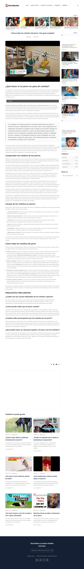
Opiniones (28, 36)
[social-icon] (36, 560)
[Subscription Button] (52, 550)
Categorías (57, 5)
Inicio (27, 5)
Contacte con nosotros (46, 5)
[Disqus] (32, 389)
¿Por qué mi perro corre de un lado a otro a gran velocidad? (18, 514)
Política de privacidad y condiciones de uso (47, 556)
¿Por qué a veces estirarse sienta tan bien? (17, 477)
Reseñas (70, 157)
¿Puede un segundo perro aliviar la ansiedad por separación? (45, 439)
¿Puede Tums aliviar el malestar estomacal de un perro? (16, 439)
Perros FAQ (70, 160)
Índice (10, 101)
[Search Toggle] (78, 5)
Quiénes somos (35, 5)
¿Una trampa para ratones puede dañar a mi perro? (45, 477)
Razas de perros (70, 163)
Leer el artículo (9, 449)
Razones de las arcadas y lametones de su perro (46, 514)
